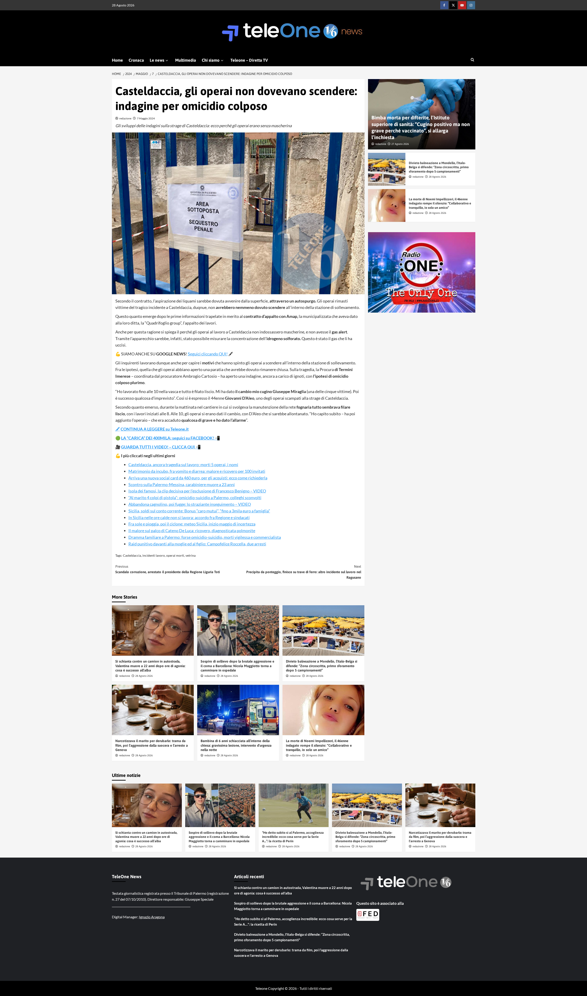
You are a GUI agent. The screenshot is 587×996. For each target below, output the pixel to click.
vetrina (191, 555)
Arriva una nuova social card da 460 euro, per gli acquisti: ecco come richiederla (197, 477)
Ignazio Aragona (152, 917)
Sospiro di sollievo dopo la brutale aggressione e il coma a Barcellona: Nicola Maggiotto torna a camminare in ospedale (237, 665)
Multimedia (185, 60)
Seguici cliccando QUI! (208, 353)
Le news (157, 60)
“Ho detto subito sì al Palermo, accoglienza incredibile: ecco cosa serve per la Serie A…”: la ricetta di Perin (293, 837)
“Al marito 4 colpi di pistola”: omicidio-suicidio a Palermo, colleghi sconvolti (194, 497)
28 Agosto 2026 (144, 675)
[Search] (472, 60)
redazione (125, 118)
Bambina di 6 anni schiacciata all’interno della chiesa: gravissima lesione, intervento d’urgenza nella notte (236, 745)
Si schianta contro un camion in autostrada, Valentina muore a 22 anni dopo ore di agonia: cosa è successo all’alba (150, 665)
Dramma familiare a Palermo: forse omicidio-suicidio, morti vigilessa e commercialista (204, 537)
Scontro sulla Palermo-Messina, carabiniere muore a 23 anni (181, 484)
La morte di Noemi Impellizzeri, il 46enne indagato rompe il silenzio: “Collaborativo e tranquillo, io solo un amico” (319, 745)
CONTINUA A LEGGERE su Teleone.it (155, 429)
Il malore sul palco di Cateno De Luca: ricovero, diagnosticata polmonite (191, 530)
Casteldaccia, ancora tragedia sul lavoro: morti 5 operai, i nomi (183, 464)
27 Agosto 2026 (400, 143)
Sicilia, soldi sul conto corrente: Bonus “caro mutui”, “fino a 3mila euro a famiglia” (199, 510)
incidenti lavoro (153, 555)
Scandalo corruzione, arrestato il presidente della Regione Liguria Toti (167, 569)
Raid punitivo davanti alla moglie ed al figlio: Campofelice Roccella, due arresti (197, 543)
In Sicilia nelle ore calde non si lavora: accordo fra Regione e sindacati (189, 517)
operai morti (175, 555)
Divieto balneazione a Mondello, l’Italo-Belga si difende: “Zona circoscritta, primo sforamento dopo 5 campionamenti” (321, 665)
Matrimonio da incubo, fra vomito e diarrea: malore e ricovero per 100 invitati (196, 471)
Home (117, 60)
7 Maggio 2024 (146, 118)
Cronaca (136, 60)
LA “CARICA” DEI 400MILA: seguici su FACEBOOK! (168, 437)
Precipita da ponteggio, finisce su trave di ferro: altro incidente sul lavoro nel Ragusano (303, 571)
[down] (166, 60)
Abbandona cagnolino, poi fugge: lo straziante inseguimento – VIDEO (189, 504)
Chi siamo (210, 60)
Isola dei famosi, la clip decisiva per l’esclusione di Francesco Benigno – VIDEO (197, 490)
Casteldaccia (132, 555)
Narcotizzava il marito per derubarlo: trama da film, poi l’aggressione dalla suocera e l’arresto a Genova (151, 745)
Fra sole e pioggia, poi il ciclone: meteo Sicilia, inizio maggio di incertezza (191, 523)
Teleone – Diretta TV (249, 60)
